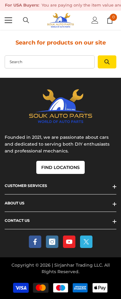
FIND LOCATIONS (60, 167)
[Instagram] (52, 242)
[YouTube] (69, 242)
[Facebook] (35, 242)
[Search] (26, 20)
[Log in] (95, 20)
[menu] (8, 20)
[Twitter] (86, 242)
